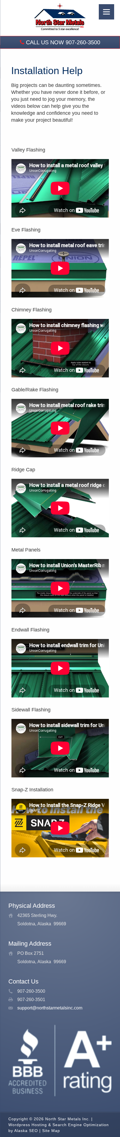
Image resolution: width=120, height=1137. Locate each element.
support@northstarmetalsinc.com (49, 1008)
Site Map (51, 1130)
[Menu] (106, 11)
